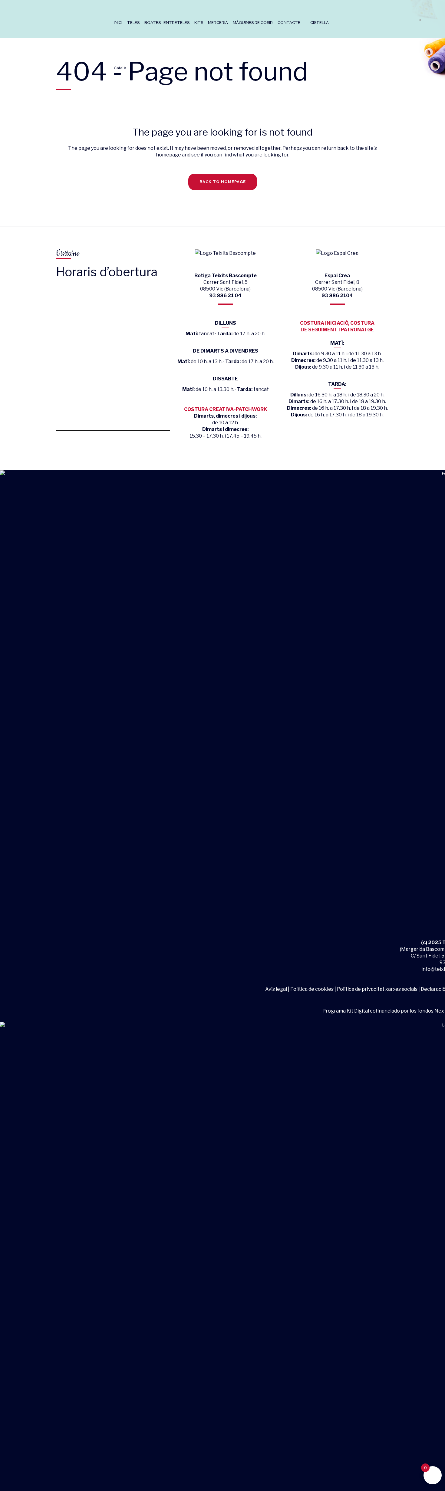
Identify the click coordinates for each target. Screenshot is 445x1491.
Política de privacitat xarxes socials (377, 989)
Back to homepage (222, 181)
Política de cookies (312, 989)
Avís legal (276, 989)
